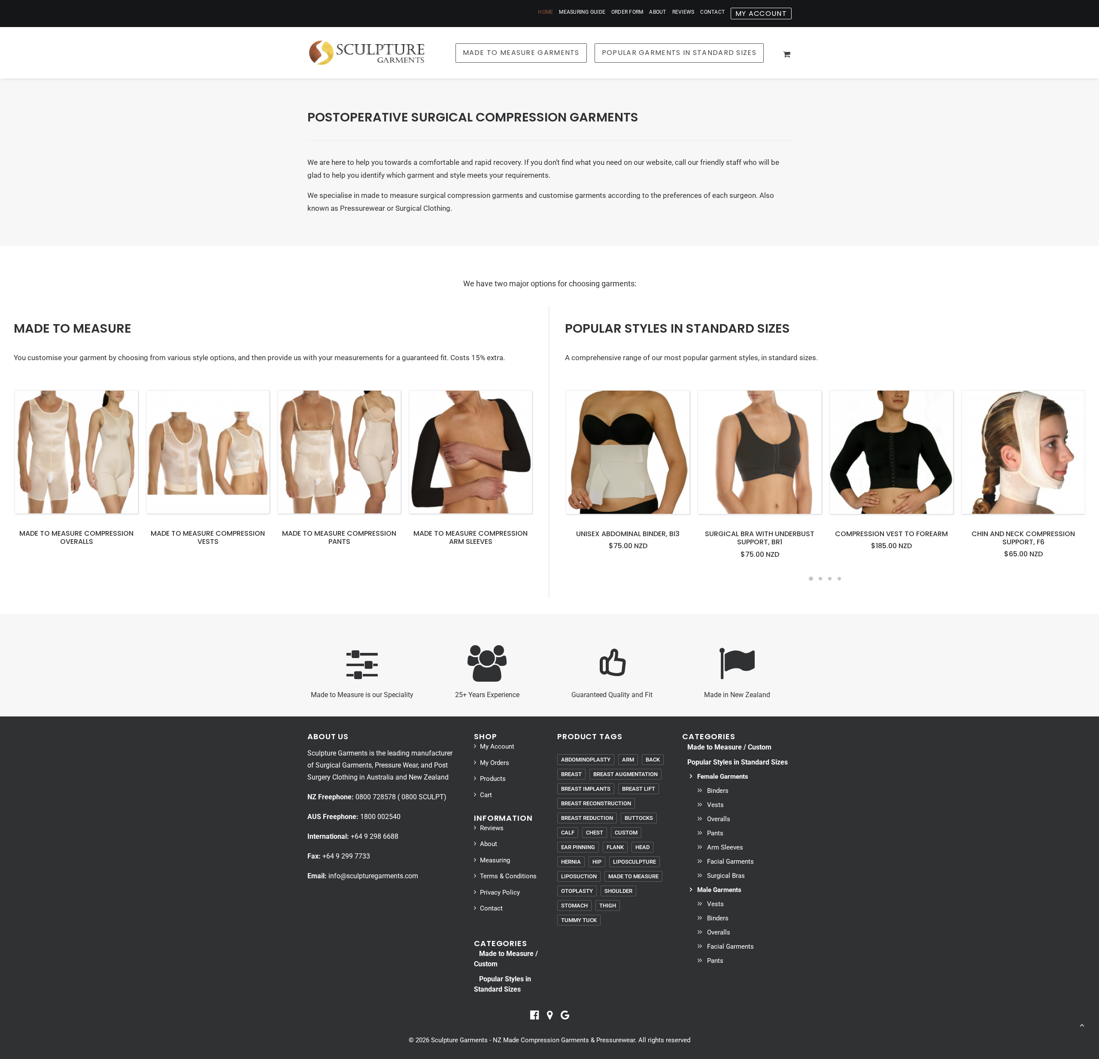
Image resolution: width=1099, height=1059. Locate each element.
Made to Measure (633, 876)
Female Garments (722, 776)
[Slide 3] (830, 579)
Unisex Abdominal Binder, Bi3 (628, 534)
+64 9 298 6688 (374, 836)
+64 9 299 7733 (346, 856)
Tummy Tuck (579, 920)
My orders (494, 763)
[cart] (787, 54)
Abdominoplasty (585, 759)
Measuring (495, 860)
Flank (615, 847)
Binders (718, 791)
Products (493, 779)
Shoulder (618, 891)
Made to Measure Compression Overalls (76, 537)
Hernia (571, 862)
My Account (497, 746)
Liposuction (579, 876)
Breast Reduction (587, 818)
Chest (594, 832)
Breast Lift (638, 789)
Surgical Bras (726, 876)
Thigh (607, 905)
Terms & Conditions (508, 876)
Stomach (574, 905)
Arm (628, 759)
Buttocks (639, 818)
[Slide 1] (811, 579)
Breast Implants (585, 789)
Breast (571, 774)
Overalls (718, 819)
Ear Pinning (578, 847)
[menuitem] (547, 12)
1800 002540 (380, 817)
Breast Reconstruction (596, 803)
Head (642, 847)
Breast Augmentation (625, 774)
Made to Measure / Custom (729, 747)
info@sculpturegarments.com (373, 876)
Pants (715, 833)
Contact (712, 12)
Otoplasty (577, 891)
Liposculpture (634, 862)
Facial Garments (730, 861)
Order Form (627, 12)
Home (545, 12)
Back (653, 759)
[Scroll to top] (1082, 1024)
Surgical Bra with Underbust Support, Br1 (759, 538)
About (657, 12)
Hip (596, 862)
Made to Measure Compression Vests (208, 537)
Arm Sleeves (725, 847)
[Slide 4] (839, 579)
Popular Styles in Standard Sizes (737, 762)
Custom (626, 832)
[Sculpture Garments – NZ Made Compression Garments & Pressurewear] (366, 53)
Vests (715, 805)
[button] (76, 452)
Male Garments (719, 890)
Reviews (683, 12)
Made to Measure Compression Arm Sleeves (470, 537)
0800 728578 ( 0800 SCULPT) (400, 797)
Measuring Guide (582, 12)
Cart (486, 795)
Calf (567, 832)
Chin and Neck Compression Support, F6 (1023, 538)
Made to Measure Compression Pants (339, 537)
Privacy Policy (500, 892)
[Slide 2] (820, 579)
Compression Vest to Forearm (891, 534)
